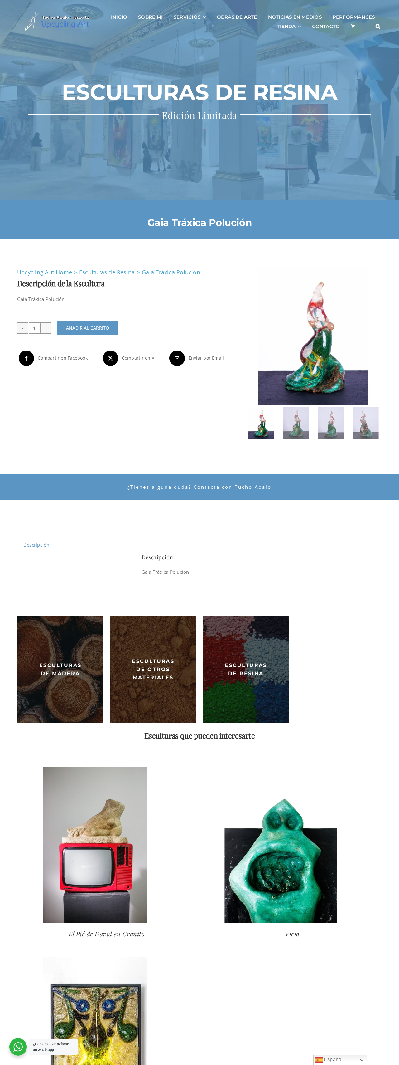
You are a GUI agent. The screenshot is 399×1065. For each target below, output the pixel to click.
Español (333, 1059)
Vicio (292, 934)
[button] (378, 26)
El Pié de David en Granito (107, 934)
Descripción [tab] (36, 545)
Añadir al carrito (87, 328)
